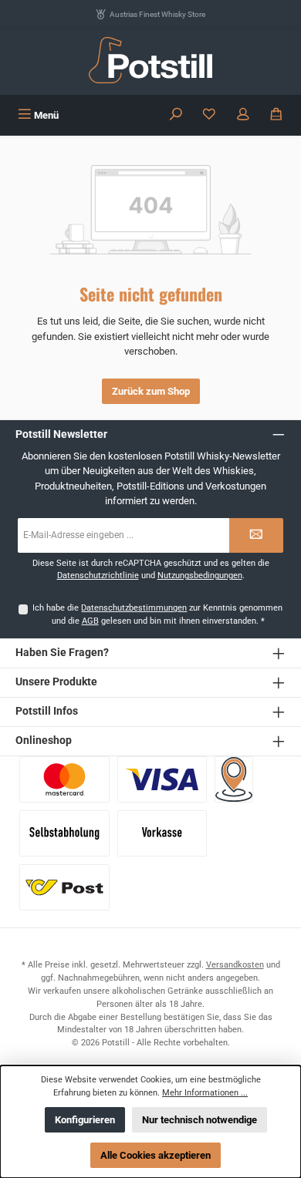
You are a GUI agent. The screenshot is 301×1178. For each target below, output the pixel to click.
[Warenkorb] (276, 115)
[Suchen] (176, 115)
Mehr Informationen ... (205, 1093)
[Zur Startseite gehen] (150, 60)
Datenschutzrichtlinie (98, 575)
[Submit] (256, 535)
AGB (90, 621)
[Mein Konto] (243, 115)
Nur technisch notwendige (199, 1120)
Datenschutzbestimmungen (134, 608)
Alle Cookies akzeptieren (155, 1155)
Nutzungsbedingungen (199, 575)
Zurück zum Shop (151, 391)
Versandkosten (235, 965)
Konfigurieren (85, 1120)
